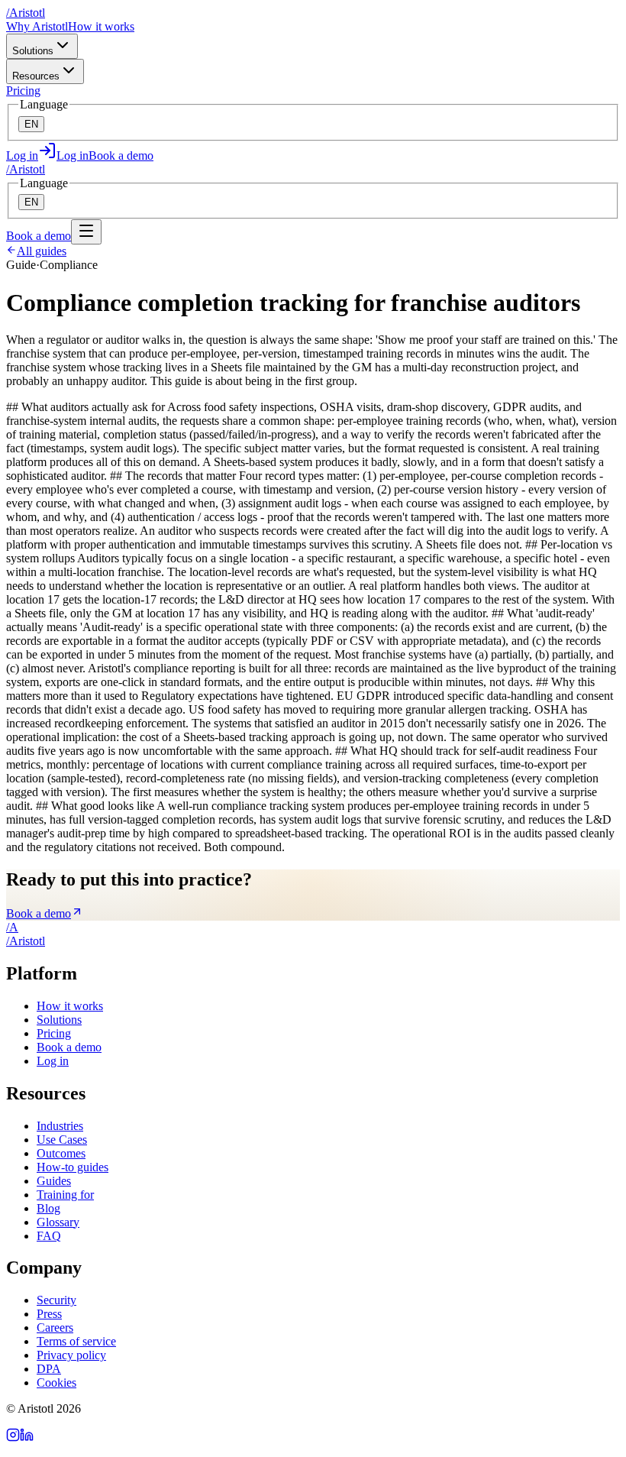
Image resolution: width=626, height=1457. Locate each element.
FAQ (49, 1235)
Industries (60, 1125)
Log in (53, 1060)
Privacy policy (71, 1355)
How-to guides (72, 1167)
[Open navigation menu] (86, 231)
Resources (36, 76)
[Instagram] (13, 1437)
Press (49, 1313)
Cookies (56, 1382)
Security (56, 1299)
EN (31, 124)
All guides (41, 250)
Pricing (23, 90)
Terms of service (76, 1341)
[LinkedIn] (27, 1437)
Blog (48, 1208)
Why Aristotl (37, 26)
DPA (49, 1368)
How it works (101, 26)
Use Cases (62, 1139)
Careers (55, 1327)
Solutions (32, 51)
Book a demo (121, 155)
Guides (54, 1180)
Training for (65, 1194)
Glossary (58, 1222)
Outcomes (61, 1153)
